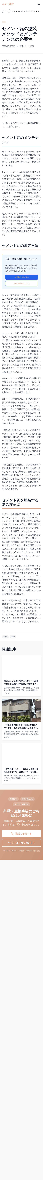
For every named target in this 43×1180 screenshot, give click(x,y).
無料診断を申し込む (21, 283)
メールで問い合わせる (23, 843)
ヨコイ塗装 (8, 4)
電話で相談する (23, 277)
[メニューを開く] (38, 3)
